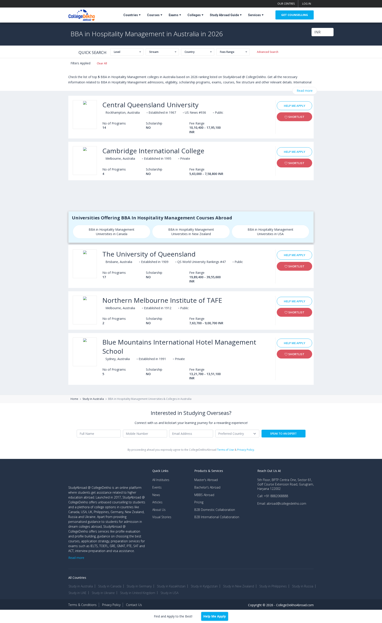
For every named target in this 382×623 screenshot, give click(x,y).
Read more (305, 90)
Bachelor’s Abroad (207, 487)
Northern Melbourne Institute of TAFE (162, 300)
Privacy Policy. (246, 450)
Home (74, 399)
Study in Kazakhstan (171, 586)
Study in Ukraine (103, 593)
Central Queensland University (150, 104)
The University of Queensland (149, 254)
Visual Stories (161, 517)
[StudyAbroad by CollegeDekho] (81, 14)
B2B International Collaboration (216, 517)
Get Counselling (294, 15)
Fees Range (227, 52)
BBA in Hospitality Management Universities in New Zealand (191, 231)
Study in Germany (139, 586)
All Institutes (160, 480)
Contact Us (134, 605)
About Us (159, 510)
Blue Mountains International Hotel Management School (179, 346)
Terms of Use (225, 450)
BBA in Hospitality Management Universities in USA (270, 231)
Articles (157, 502)
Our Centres (286, 4)
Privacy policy (111, 605)
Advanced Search (267, 52)
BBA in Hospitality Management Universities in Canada (111, 231)
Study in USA (169, 593)
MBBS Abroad (204, 495)
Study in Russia (302, 586)
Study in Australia (93, 399)
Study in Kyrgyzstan (204, 586)
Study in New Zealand (238, 586)
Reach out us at (269, 471)
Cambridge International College (153, 150)
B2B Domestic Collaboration (214, 510)
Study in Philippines (273, 586)
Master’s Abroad (206, 480)
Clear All (102, 63)
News (156, 495)
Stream (154, 52)
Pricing (198, 502)
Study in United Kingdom (137, 593)
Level (117, 52)
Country (190, 52)
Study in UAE (77, 593)
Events (157, 487)
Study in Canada (109, 586)
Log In (306, 4)
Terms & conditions (82, 605)
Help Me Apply (294, 106)
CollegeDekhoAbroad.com (295, 605)
